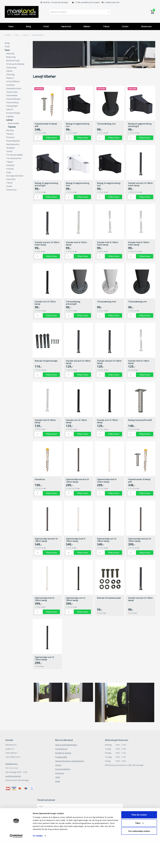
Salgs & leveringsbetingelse (66, 745)
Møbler (87, 26)
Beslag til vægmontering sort (77, 125)
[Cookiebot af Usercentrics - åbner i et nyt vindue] (16, 836)
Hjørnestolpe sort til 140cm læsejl (106, 540)
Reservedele (13, 123)
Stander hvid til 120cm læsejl (76, 243)
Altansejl (10, 53)
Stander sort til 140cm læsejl (76, 421)
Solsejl (9, 151)
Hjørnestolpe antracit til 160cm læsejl (139, 540)
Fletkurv (10, 78)
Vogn (8, 172)
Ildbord (9, 109)
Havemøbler (12, 95)
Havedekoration (13, 88)
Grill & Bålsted (12, 81)
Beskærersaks (13, 60)
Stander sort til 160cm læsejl (107, 421)
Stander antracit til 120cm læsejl (140, 599)
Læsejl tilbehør (38, 35)
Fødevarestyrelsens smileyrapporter (69, 761)
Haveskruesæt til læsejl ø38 (46, 125)
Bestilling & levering (63, 753)
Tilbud (106, 26)
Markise (10, 130)
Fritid (46, 26)
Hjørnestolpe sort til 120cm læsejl (44, 658)
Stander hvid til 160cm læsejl (45, 421)
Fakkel (9, 71)
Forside (8, 35)
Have (11, 26)
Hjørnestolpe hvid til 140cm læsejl (75, 540)
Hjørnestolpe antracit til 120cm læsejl (77, 480)
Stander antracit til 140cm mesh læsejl (140, 184)
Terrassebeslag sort (106, 124)
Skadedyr (10, 147)
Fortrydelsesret (61, 749)
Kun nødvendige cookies (139, 831)
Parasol (9, 133)
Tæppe (9, 161)
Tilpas (137, 823)
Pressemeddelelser (62, 769)
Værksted (66, 26)
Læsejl (25, 35)
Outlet (125, 26)
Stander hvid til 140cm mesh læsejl (107, 243)
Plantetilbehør (13, 140)
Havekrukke (12, 92)
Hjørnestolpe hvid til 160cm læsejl (44, 599)
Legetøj (9, 116)
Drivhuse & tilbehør (15, 64)
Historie (58, 765)
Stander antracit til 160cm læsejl (109, 362)
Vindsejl (10, 168)
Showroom (146, 26)
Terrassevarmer (14, 158)
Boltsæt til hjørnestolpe (46, 361)
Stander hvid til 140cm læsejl (138, 362)
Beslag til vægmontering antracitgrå (140, 125)
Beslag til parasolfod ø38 (140, 420)
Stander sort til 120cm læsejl (45, 302)
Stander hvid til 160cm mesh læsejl (138, 243)
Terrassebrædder (14, 154)
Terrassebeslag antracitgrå (73, 302)
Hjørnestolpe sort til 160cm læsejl (75, 599)
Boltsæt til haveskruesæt (109, 598)
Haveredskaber (13, 99)
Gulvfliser (10, 85)
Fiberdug (10, 74)
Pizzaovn (10, 137)
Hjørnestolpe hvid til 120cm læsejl (106, 480)
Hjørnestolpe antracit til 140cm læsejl (46, 540)
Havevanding (12, 102)
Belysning (11, 57)
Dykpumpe (11, 67)
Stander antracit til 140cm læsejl (78, 362)
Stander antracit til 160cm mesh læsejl (47, 243)
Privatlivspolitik (61, 757)
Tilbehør (12, 126)
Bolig (28, 26)
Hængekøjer (12, 106)
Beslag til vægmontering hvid (77, 184)
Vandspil (10, 165)
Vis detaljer (38, 836)
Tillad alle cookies (139, 815)
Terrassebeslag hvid (106, 301)
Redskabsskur (13, 144)
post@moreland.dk (13, 776)
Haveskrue (40, 479)
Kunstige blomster (15, 175)
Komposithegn (13, 113)
